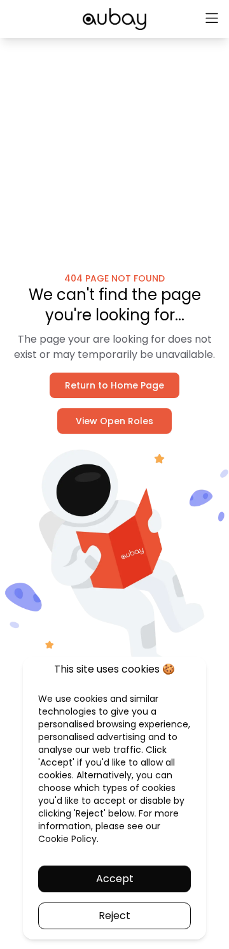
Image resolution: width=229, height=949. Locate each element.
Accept (115, 878)
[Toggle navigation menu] (211, 19)
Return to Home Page (114, 385)
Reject (114, 915)
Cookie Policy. (68, 838)
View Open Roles (114, 421)
